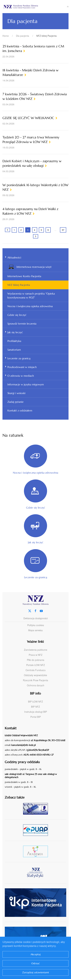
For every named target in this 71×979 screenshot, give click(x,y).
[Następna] (35, 236)
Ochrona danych (35, 685)
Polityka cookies (35, 625)
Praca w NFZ (35, 654)
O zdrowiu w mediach (20, 375)
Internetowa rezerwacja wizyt (34, 266)
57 (63, 229)
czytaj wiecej (36, 851)
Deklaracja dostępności (35, 618)
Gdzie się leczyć (16, 314)
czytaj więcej (36, 808)
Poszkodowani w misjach (22, 367)
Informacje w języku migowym (25, 384)
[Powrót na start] (34, 6)
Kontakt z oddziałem (19, 410)
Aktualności (14, 257)
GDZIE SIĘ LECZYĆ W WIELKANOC (28, 118)
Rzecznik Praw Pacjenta (35, 680)
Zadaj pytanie (15, 401)
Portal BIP (35, 716)
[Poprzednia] (7, 230)
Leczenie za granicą (18, 358)
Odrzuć (35, 963)
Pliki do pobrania (35, 660)
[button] (68, 6)
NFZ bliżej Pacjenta (18, 284)
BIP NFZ (35, 706)
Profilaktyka (14, 341)
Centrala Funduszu (36, 670)
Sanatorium (14, 349)
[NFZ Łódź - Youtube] (41, 610)
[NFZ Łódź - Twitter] (29, 610)
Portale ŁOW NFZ (35, 665)
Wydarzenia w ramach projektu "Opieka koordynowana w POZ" (31, 295)
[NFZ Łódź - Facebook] (35, 610)
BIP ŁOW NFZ (35, 701)
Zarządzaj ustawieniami (35, 972)
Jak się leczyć (15, 332)
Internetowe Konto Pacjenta (24, 276)
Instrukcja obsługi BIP (35, 711)
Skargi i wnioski (16, 393)
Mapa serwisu (35, 630)
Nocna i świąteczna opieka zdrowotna (30, 306)
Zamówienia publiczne (35, 649)
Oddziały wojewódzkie (35, 675)
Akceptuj (36, 954)
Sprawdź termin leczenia (21, 323)
